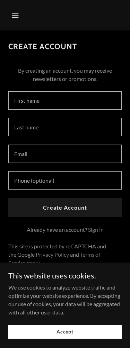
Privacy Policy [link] (52, 254)
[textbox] (65, 100)
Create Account (65, 207)
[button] (21, 15)
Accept (65, 332)
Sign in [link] (96, 229)
